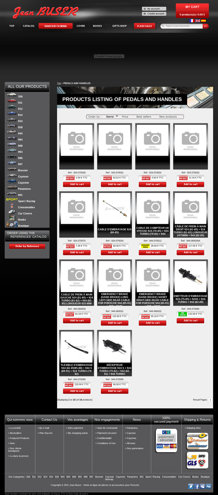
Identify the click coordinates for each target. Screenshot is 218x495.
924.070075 (79, 240)
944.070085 (117, 379)
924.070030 (79, 172)
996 (20, 158)
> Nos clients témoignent (15, 449)
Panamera (24, 188)
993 (20, 151)
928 (20, 127)
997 (20, 164)
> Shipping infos (193, 428)
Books (22, 219)
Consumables (26, 207)
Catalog (28, 26)
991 (20, 195)
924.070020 (117, 240)
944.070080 (193, 309)
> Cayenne (130, 438)
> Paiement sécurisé (105, 433)
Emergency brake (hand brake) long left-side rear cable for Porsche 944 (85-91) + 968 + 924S (114, 300)
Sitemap (109, 479)
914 (20, 115)
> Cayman (130, 433)
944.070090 (79, 379)
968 (20, 145)
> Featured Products (18, 438)
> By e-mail (43, 428)
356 (20, 96)
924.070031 (117, 172)
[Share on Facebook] (196, 488)
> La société (14, 428)
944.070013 (155, 240)
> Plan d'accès (45, 433)
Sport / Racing (26, 201)
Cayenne (23, 182)
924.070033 (193, 172)
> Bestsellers (15, 433)
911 (20, 102)
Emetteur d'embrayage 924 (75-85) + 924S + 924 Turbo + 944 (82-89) (190, 299)
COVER (81, 26)
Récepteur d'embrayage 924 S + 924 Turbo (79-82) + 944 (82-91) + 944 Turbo (114, 369)
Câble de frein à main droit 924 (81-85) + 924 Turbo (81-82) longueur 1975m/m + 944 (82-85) (190, 231)
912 (20, 108)
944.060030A (193, 240)
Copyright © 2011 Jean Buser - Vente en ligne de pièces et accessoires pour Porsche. (95, 485)
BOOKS (97, 26)
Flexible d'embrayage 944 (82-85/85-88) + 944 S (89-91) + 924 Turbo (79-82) (77, 369)
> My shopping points (77, 433)
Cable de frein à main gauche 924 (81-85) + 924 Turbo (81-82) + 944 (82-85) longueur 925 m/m (76, 299)
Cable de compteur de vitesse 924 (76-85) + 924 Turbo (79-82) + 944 (152, 230)
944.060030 (79, 309)
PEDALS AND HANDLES (76, 83)
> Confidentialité (103, 438)
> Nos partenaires (134, 448)
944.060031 (117, 311)
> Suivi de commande (106, 428)
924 (20, 121)
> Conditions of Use (105, 443)
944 (20, 133)
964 (20, 139)
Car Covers (25, 213)
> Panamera (131, 428)
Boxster (23, 170)
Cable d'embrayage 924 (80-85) (114, 231)
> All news (130, 443)
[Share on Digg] (208, 488)
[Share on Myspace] (202, 488)
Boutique (23, 225)
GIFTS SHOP (119, 26)
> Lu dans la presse (18, 456)
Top (11, 26)
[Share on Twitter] (190, 488)
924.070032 (155, 172)
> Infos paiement (74, 428)
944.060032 (155, 311)
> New (11, 443)
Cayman (23, 176)
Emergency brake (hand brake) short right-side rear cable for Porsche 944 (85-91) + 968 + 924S (152, 300)
